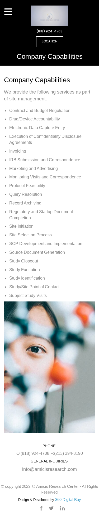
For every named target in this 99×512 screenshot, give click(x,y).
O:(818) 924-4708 (33, 453)
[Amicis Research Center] (49, 15)
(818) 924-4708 (49, 31)
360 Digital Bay (68, 499)
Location (50, 41)
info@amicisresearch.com (49, 469)
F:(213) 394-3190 (66, 453)
